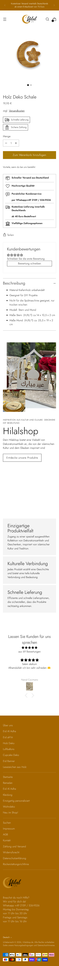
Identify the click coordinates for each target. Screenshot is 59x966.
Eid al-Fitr (8, 737)
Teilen (10, 235)
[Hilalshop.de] (29, 19)
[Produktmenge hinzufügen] (6, 143)
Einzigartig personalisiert (16, 801)
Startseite (8, 777)
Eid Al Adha (9, 731)
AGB (5, 834)
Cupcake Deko (11, 755)
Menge (6, 136)
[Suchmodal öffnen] (47, 19)
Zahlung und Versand (14, 846)
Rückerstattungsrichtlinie (16, 864)
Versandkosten (17, 111)
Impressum (9, 828)
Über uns (8, 725)
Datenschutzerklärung (14, 858)
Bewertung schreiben (29, 263)
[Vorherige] (5, 5)
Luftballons (8, 749)
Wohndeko (9, 806)
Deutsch (6, 937)
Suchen (7, 823)
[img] (29, 648)
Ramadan (7, 783)
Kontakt (7, 840)
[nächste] (54, 5)
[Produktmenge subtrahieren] (16, 143)
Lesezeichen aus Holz (14, 767)
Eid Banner (9, 761)
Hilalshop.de (28, 942)
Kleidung (7, 795)
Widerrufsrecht (11, 852)
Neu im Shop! (10, 812)
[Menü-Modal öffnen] (4, 19)
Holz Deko (8, 743)
